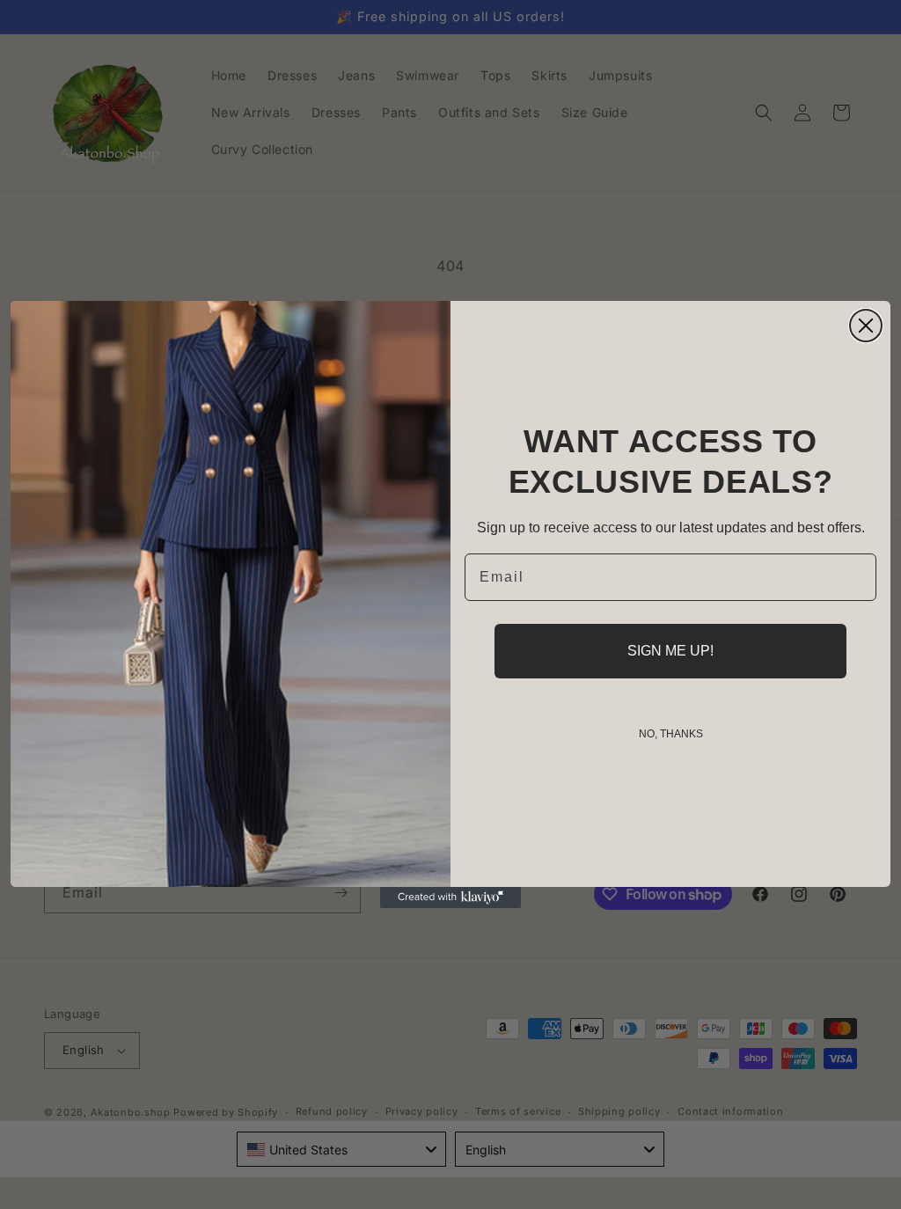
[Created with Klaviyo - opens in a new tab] (450, 897)
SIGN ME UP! (670, 650)
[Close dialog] (866, 325)
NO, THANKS (671, 734)
